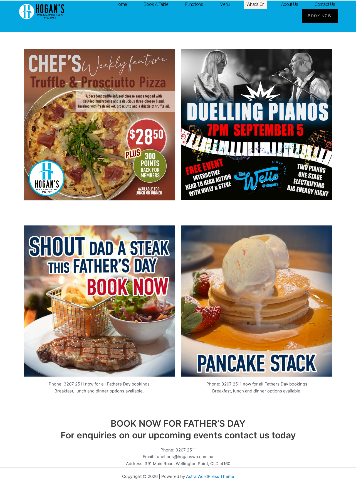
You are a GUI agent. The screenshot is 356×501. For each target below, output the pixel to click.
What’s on (255, 4)
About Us (289, 4)
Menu (225, 4)
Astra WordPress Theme (210, 476)
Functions (194, 4)
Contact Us (325, 4)
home (121, 4)
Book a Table (156, 4)
